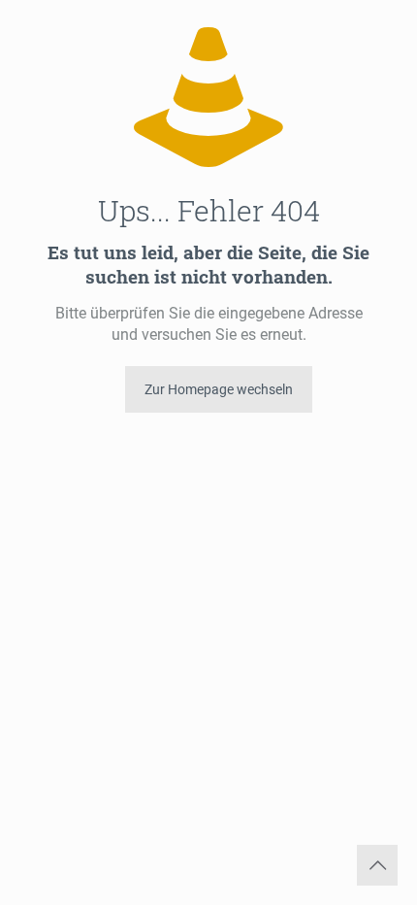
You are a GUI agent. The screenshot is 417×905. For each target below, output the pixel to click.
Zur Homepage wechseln (218, 389)
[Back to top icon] (377, 865)
